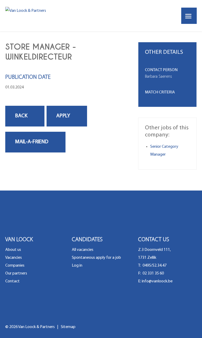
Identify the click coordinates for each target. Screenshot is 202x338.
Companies (14, 265)
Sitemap (68, 327)
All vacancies (82, 250)
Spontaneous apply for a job (96, 258)
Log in (77, 265)
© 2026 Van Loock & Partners (30, 327)
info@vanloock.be (157, 281)
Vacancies (13, 258)
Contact (12, 281)
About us (13, 250)
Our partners (16, 273)
